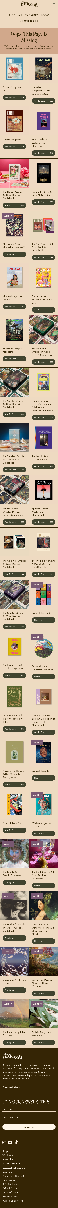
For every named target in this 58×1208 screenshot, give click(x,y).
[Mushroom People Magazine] (14, 329)
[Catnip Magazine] (14, 120)
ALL (20, 15)
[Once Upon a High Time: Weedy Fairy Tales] (14, 696)
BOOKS (45, 15)
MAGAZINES (32, 15)
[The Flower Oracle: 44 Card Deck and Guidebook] (14, 173)
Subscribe (29, 1126)
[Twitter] (11, 1142)
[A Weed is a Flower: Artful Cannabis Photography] (14, 752)
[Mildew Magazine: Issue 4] (14, 277)
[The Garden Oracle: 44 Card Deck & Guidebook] (14, 382)
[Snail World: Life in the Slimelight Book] (14, 646)
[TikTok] (17, 1142)
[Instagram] (5, 1142)
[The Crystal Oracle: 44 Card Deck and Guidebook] (14, 594)
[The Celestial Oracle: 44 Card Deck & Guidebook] (14, 542)
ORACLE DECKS (29, 21)
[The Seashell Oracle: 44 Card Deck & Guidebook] (14, 437)
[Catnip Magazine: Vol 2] (14, 68)
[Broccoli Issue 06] (14, 804)
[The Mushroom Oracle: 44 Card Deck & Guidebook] (14, 489)
